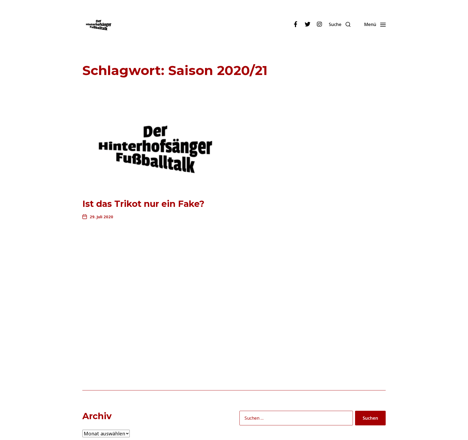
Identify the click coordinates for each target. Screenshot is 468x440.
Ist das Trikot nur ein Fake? (143, 203)
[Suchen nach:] (295, 419)
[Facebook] (295, 24)
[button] (339, 24)
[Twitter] (307, 24)
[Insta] (319, 24)
